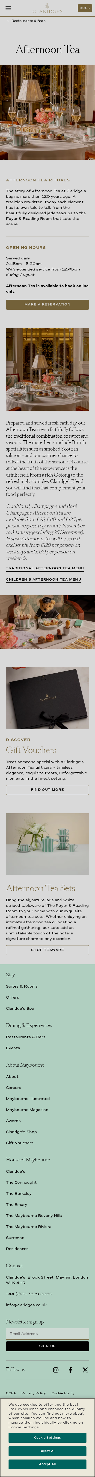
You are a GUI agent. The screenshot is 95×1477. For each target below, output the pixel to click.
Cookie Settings (47, 1437)
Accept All (47, 1464)
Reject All (47, 1451)
